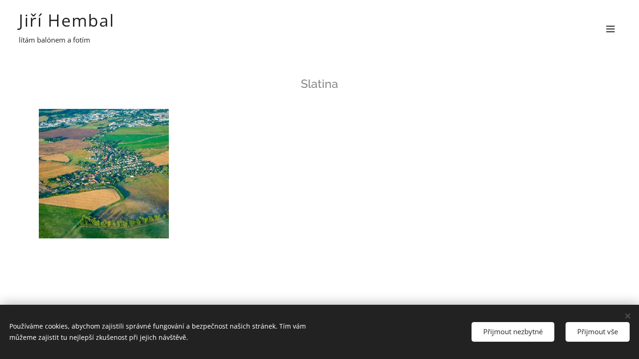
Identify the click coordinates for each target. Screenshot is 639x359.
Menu (613, 28)
